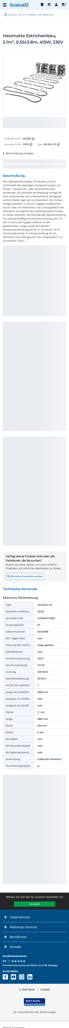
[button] (5, 5)
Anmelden (34, 903)
